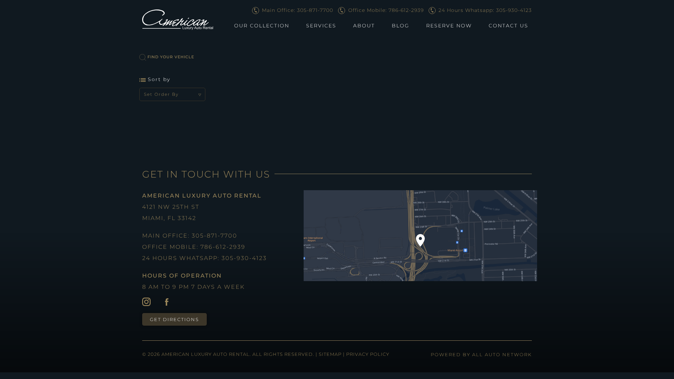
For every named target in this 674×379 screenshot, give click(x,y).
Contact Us (508, 25)
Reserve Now (449, 25)
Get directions (174, 319)
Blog (400, 25)
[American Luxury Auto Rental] (177, 19)
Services (321, 25)
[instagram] (146, 301)
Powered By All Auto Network (481, 354)
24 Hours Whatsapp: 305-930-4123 (484, 10)
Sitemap (331, 354)
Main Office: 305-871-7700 (296, 10)
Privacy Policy (367, 354)
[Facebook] (166, 301)
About (364, 25)
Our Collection (261, 25)
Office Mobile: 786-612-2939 (385, 10)
